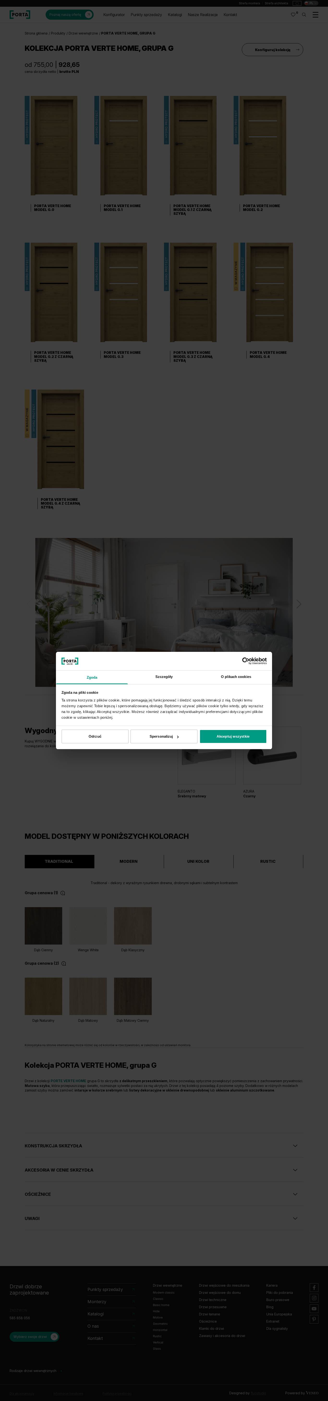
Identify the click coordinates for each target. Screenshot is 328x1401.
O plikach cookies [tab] (236, 677)
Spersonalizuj (161, 736)
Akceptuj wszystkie (233, 736)
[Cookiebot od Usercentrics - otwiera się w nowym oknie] (246, 661)
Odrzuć (95, 736)
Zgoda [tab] (92, 677)
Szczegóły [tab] (164, 677)
